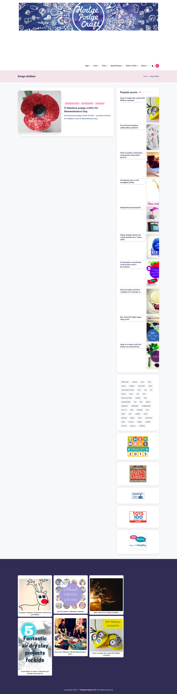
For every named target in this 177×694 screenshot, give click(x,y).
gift (141, 402)
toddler (147, 422)
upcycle (132, 426)
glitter (148, 402)
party (140, 418)
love (147, 410)
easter (123, 394)
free (145, 398)
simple (139, 422)
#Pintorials (125, 382)
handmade (135, 406)
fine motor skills (126, 398)
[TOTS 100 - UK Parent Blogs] (138, 517)
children (131, 386)
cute (139, 390)
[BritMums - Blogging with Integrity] (138, 542)
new (130, 414)
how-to (124, 410)
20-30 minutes (87, 103)
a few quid (100, 103)
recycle (131, 422)
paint (145, 414)
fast (144, 394)
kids (132, 410)
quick (123, 422)
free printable (125, 402)
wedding (142, 426)
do (151, 390)
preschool (149, 418)
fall (138, 394)
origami (137, 414)
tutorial (123, 426)
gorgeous (124, 406)
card (149, 382)
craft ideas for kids (127, 390)
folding (138, 398)
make (123, 414)
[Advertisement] (88, 46)
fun (135, 402)
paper (132, 418)
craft (150, 386)
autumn (134, 382)
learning (139, 410)
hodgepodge (146, 406)
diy (145, 390)
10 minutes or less (72, 103)
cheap (123, 386)
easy (131, 394)
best (142, 382)
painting (124, 418)
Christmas (141, 386)
